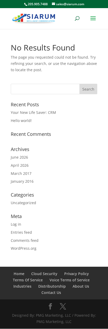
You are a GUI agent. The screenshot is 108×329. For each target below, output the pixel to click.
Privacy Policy (76, 273)
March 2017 (21, 173)
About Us (81, 286)
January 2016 (22, 181)
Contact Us (51, 292)
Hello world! (21, 120)
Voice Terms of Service (70, 279)
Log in (16, 224)
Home (19, 273)
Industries (22, 286)
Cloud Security (44, 273)
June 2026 (19, 157)
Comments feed (25, 240)
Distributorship (52, 286)
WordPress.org (23, 248)
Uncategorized (23, 202)
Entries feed (21, 232)
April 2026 (20, 165)
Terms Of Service (28, 279)
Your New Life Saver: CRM (33, 112)
